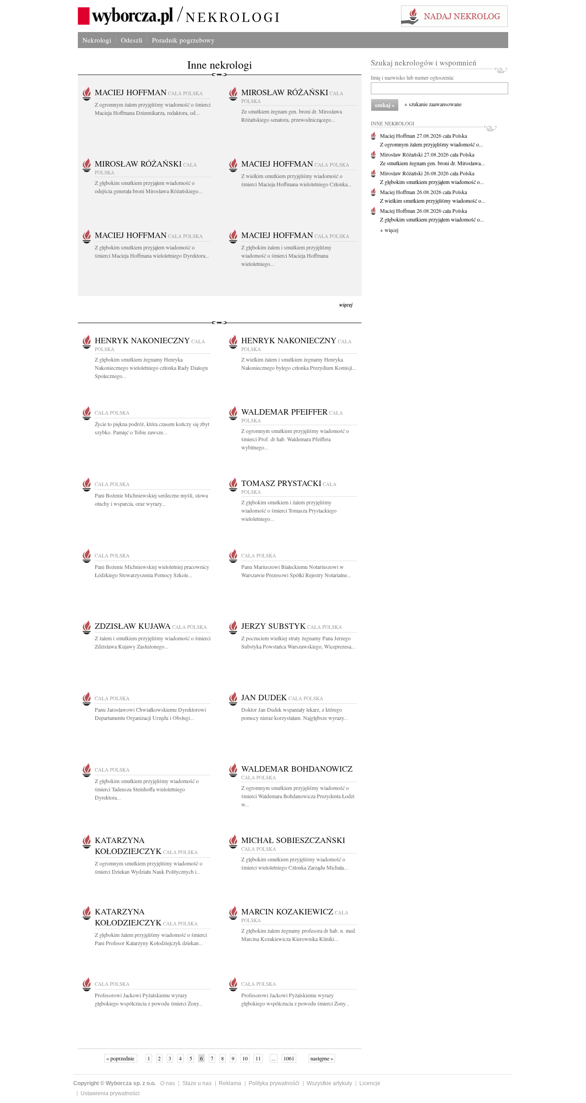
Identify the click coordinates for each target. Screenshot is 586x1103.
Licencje (369, 1083)
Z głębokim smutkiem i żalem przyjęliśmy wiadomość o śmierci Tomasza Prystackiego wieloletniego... (288, 510)
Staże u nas (197, 1083)
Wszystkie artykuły (329, 1083)
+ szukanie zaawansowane (432, 104)
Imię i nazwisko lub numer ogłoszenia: (412, 77)
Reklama (230, 1083)
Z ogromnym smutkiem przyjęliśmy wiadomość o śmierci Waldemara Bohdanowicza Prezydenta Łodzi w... (297, 796)
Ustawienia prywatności (110, 1093)
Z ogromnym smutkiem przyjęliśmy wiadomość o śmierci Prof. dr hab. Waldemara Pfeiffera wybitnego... (295, 439)
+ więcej (389, 229)
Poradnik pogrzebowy (183, 39)
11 (258, 1058)
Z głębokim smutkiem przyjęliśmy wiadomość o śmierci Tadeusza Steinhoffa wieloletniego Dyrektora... (147, 789)
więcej (346, 304)
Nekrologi (96, 39)
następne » (321, 1058)
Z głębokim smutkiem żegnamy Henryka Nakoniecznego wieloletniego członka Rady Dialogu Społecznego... (151, 367)
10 (245, 1058)
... (273, 1058)
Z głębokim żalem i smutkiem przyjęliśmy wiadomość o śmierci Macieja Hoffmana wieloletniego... (286, 255)
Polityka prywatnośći (274, 1083)
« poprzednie (121, 1058)
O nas (167, 1083)
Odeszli (131, 39)
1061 (288, 1058)
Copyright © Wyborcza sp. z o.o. (114, 1083)
